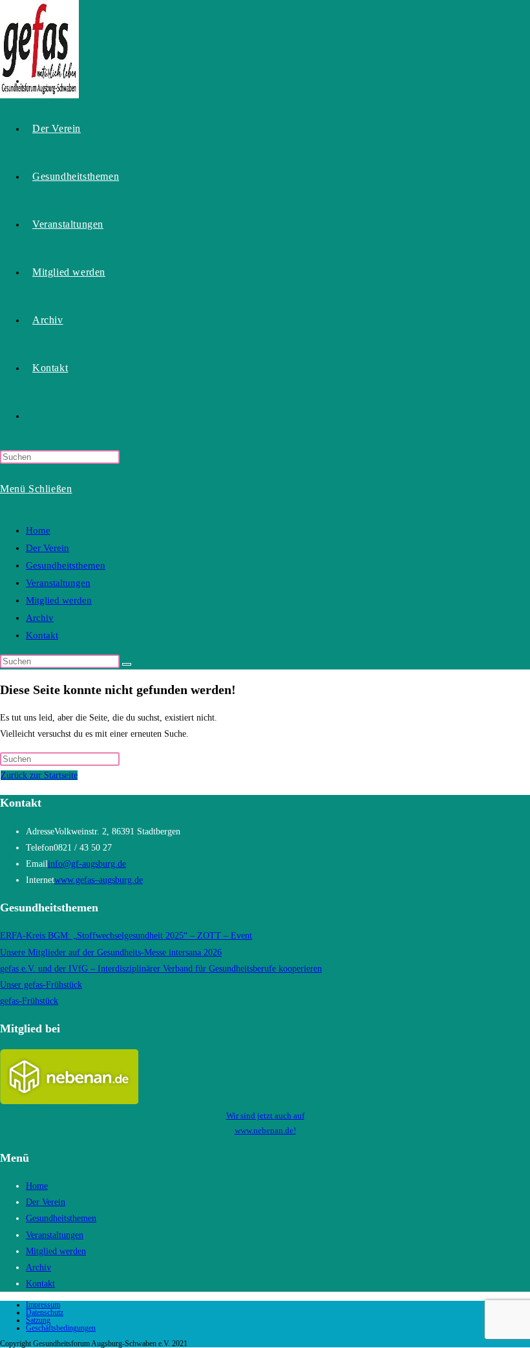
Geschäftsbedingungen (61, 1327)
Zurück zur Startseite (39, 775)
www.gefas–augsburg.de (98, 880)
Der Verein (47, 548)
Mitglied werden (59, 600)
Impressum (43, 1304)
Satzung (38, 1320)
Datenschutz (44, 1312)
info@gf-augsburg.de (87, 864)
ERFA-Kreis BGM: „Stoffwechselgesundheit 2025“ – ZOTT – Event (126, 935)
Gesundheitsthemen (65, 565)
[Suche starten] (126, 664)
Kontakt (42, 635)
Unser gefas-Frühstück (41, 985)
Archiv (40, 618)
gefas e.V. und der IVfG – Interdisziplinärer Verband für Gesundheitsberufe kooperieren (161, 968)
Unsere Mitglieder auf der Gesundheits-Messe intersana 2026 (111, 952)
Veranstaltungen (58, 583)
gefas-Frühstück (29, 1001)
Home (38, 530)
